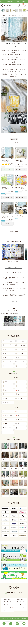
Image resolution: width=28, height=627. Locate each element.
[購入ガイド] (10, 624)
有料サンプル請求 (7, 170)
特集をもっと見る (12, 267)
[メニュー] (25, 5)
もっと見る (12, 301)
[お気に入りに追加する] (3, 148)
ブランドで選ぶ (10, 15)
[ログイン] (19, 5)
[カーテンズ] (6, 5)
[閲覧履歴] (24, 624)
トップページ (3, 15)
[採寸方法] (17, 624)
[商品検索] (4, 624)
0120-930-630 (15, 592)
